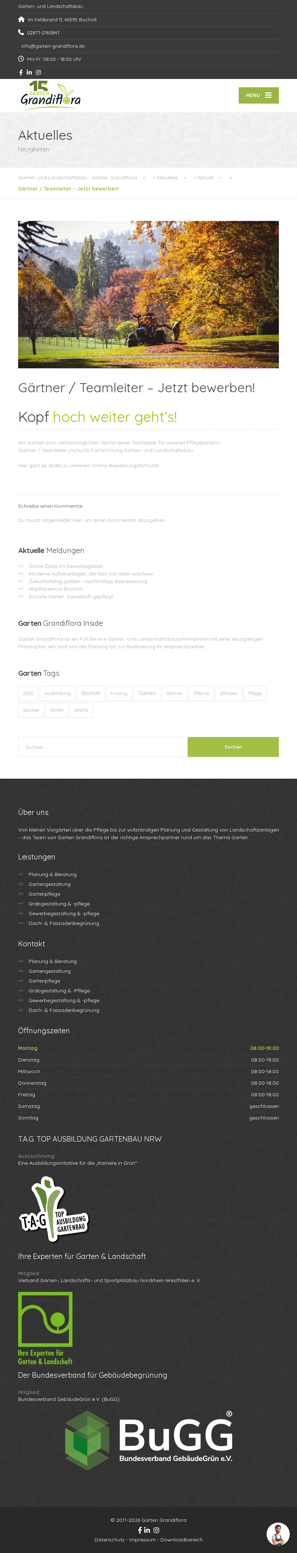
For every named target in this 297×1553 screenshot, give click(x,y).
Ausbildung (58, 693)
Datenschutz (110, 1539)
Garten (147, 693)
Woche (81, 710)
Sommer (31, 710)
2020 (28, 693)
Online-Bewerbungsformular (125, 465)
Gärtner (175, 693)
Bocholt (90, 693)
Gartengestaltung (50, 884)
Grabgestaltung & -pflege (59, 903)
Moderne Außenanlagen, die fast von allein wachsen (91, 573)
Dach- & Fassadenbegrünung (64, 923)
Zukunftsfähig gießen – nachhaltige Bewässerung (88, 581)
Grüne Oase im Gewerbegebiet (66, 566)
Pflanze (201, 693)
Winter (57, 710)
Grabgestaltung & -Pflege (59, 990)
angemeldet (56, 520)
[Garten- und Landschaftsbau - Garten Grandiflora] (50, 95)
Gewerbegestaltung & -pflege (64, 913)
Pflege (255, 693)
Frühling (119, 693)
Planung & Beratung (53, 874)
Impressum (142, 1539)
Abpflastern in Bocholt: (56, 589)
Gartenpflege (44, 894)
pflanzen (229, 693)
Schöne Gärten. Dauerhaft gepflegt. (71, 596)
